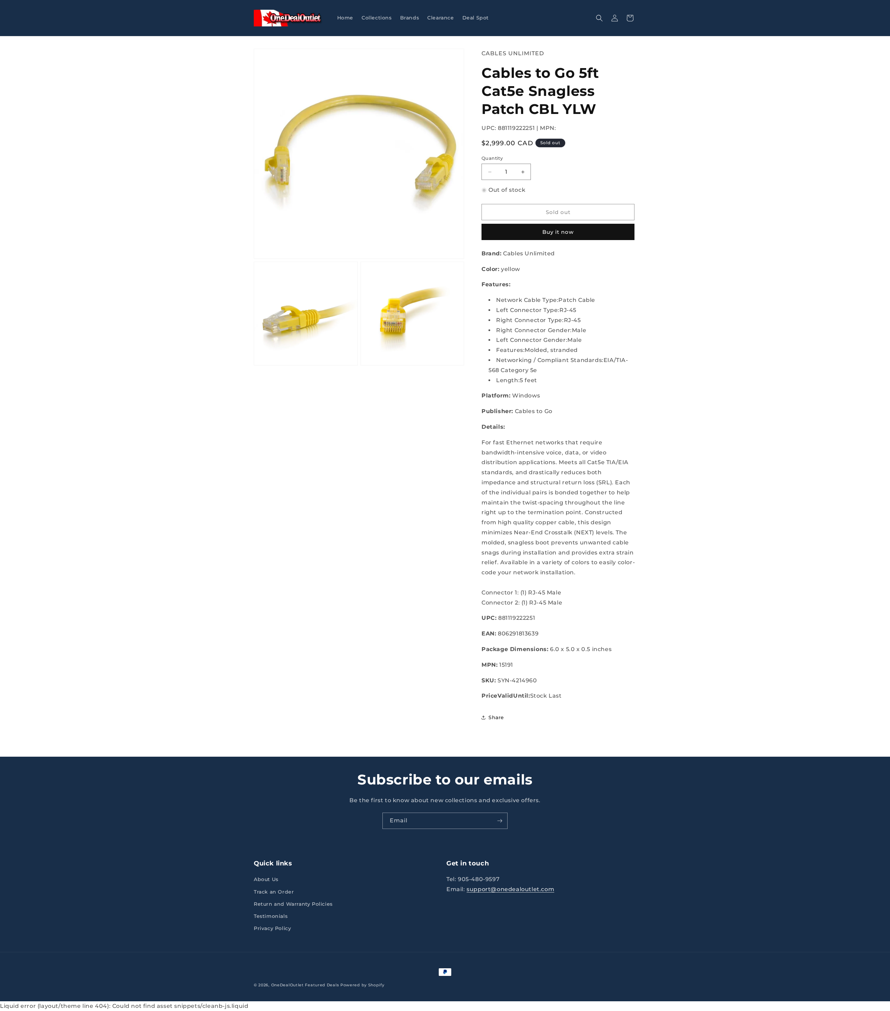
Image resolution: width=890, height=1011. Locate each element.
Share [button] (496, 717)
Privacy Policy (272, 928)
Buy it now (558, 232)
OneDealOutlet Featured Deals (305, 985)
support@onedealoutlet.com (510, 889)
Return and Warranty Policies (293, 904)
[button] (599, 18)
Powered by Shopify (362, 985)
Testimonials (271, 916)
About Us (266, 879)
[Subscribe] (499, 821)
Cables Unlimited (513, 53)
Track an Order (274, 892)
